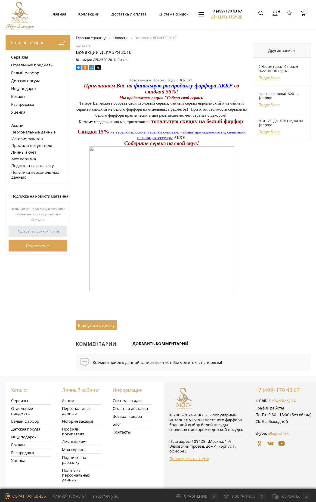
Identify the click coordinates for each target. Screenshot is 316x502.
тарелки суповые (162, 132)
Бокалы (18, 444)
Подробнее (269, 77)
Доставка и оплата (129, 14)
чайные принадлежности (202, 132)
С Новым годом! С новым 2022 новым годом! (278, 69)
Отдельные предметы (22, 411)
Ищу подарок (24, 437)
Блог (117, 424)
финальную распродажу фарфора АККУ (183, 86)
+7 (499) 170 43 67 (277, 389)
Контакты (122, 432)
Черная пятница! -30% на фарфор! (278, 96)
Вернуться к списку (96, 325)
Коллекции (88, 14)
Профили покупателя (31, 145)
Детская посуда (25, 429)
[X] (98, 67)
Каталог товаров (27, 42)
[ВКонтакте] (78, 67)
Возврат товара (127, 416)
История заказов (27, 138)
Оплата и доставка (130, 408)
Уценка (18, 460)
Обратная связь (28, 496)
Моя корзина (23, 158)
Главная (58, 14)
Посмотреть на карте (189, 458)
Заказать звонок (226, 16)
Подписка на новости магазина (39, 196)
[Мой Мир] (91, 67)
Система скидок (173, 14)
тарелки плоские (131, 132)
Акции (17, 125)
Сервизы (19, 400)
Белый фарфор (25, 421)
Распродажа (22, 452)
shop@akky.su (282, 400)
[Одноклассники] (85, 67)
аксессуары (162, 137)
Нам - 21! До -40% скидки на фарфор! (280, 123)
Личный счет (23, 152)
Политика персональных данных (35, 175)
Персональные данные (33, 132)
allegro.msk (278, 433)
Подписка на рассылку (32, 165)
